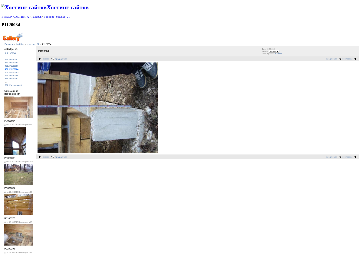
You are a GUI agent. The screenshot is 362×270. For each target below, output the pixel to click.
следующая (331, 59)
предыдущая (61, 59)
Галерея (36, 16)
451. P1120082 (11, 63)
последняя (347, 59)
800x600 (278, 54)
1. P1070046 (10, 53)
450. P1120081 (11, 60)
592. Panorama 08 (13, 85)
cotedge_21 (63, 16)
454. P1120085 (11, 72)
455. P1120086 (11, 76)
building (49, 16)
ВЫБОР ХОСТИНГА (15, 16)
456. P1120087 (11, 79)
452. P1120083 (11, 66)
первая (46, 59)
